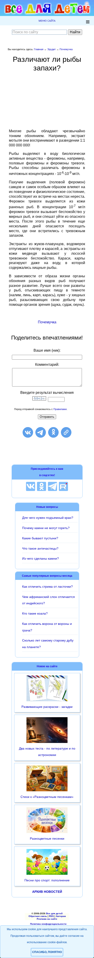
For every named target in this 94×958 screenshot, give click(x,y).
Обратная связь (38, 916)
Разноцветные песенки (47, 838)
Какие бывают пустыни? (40, 538)
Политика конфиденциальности (48, 924)
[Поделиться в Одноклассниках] (53, 432)
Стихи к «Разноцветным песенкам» (47, 797)
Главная (38, 49)
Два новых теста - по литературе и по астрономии (47, 752)
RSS (51, 916)
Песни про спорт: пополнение (47, 880)
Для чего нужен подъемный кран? (47, 517)
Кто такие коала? (35, 613)
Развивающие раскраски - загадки (47, 707)
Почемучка (66, 49)
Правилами (60, 409)
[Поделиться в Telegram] (40, 432)
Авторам (61, 916)
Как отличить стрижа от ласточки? (47, 586)
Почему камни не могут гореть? (46, 528)
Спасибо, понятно (47, 952)
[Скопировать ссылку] (66, 432)
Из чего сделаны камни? (40, 558)
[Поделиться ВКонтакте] (28, 432)
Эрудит (51, 49)
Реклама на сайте (47, 919)
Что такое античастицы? (40, 548)
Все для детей (54, 913)
